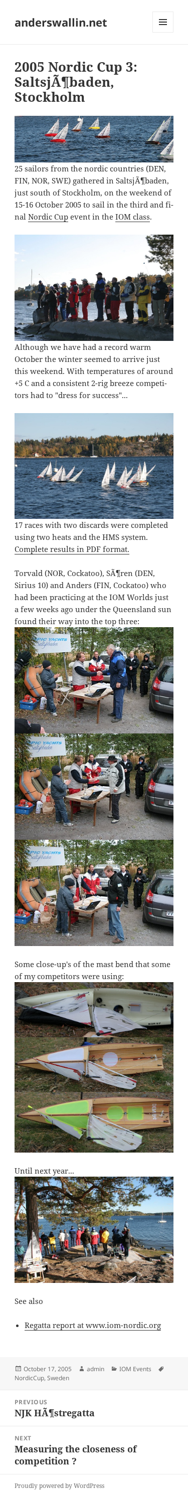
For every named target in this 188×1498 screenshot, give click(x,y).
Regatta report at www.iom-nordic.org (93, 1325)
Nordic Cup (48, 217)
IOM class (132, 217)
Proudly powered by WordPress (59, 1485)
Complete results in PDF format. (72, 549)
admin (95, 1369)
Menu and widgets (163, 32)
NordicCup (29, 1378)
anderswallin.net (61, 22)
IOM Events (135, 1369)
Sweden (58, 1378)
